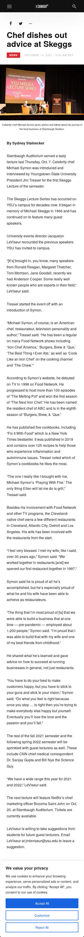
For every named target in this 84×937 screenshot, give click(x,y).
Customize (42, 915)
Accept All (42, 903)
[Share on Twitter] (21, 23)
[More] (30, 23)
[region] (42, 899)
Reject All (42, 927)
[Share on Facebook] (11, 23)
